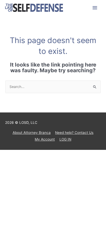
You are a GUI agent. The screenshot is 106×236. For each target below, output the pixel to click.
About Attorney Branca (32, 133)
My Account (45, 139)
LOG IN (65, 139)
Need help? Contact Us (74, 133)
